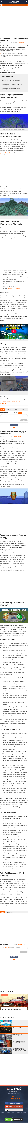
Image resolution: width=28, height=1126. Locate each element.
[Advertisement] (14, 21)
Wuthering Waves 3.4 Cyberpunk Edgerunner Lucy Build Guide (18, 1036)
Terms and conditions (14, 1098)
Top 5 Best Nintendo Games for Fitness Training (18, 1021)
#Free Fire (17, 5)
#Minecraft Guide (20, 409)
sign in (7, 416)
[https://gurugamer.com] (14, 1088)
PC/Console (22, 42)
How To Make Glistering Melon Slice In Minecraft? (11, 53)
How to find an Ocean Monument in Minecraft (11, 85)
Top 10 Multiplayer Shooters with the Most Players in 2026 (19, 1042)
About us (14, 1096)
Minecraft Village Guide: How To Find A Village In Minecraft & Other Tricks (14, 56)
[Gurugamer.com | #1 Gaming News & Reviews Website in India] (14, 2)
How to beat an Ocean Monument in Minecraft (11, 89)
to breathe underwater (13, 288)
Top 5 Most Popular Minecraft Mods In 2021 (10, 58)
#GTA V (11, 5)
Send (24, 420)
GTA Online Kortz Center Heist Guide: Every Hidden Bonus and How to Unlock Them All (19, 1029)
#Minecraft (6, 5)
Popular (25, 412)
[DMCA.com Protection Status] (14, 1121)
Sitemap (14, 1100)
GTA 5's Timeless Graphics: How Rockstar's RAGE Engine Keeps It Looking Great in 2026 (19, 1049)
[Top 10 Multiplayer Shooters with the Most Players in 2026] (6, 1043)
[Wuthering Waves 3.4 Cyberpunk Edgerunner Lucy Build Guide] (6, 1037)
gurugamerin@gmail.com (14, 1093)
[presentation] (5, 409)
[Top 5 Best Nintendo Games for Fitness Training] (6, 1023)
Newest (20, 412)
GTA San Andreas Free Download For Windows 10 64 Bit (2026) (11, 1010)
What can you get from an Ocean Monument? (10, 81)
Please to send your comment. (11, 416)
